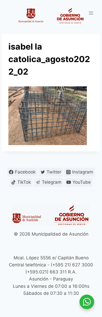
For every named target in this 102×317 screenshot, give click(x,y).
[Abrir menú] (91, 13)
